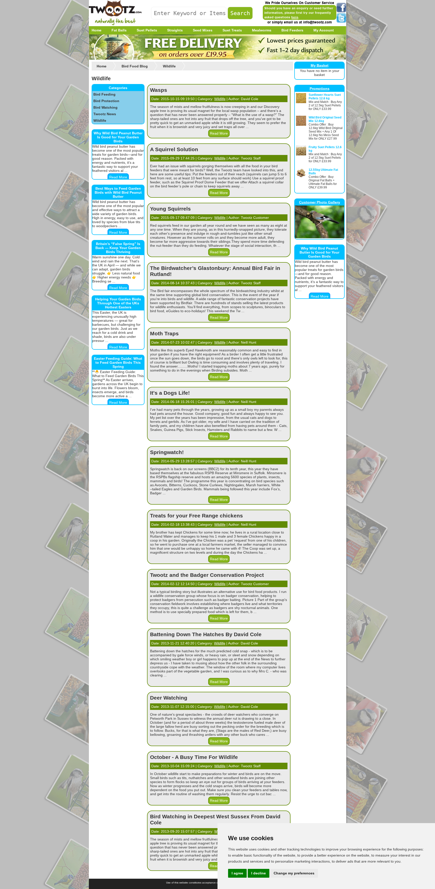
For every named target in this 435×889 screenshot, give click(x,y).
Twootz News (104, 114)
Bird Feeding (104, 94)
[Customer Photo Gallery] (319, 237)
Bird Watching (105, 107)
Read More (118, 177)
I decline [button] (258, 873)
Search (240, 13)
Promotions (320, 89)
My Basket (320, 65)
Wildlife (99, 120)
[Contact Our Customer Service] (299, 24)
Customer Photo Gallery (319, 202)
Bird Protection (106, 101)
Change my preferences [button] (294, 873)
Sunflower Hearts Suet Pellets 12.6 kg (325, 96)
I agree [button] (237, 873)
